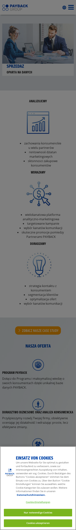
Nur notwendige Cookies (38, 512)
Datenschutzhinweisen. (31, 495)
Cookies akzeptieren (38, 523)
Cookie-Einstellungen (38, 502)
